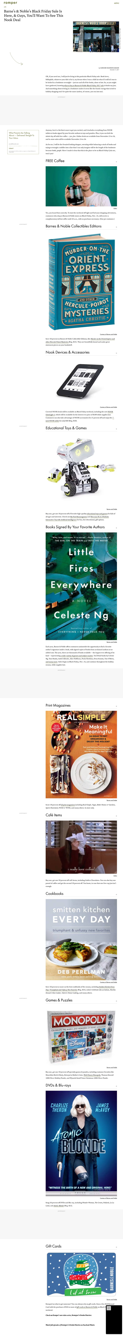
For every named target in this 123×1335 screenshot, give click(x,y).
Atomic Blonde (59, 1206)
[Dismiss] (120, 1307)
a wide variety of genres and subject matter (77, 656)
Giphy (115, 208)
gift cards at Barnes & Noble (87, 1307)
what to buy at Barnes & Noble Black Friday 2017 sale (84, 85)
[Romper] (10, 3)
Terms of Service (31, 151)
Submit (11, 148)
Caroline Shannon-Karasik (109, 68)
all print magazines (68, 805)
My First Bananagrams (78, 517)
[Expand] (107, 1307)
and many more (51, 662)
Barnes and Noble (112, 509)
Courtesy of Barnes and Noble (108, 334)
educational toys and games (97, 514)
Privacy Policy (11, 152)
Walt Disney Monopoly (92, 1075)
